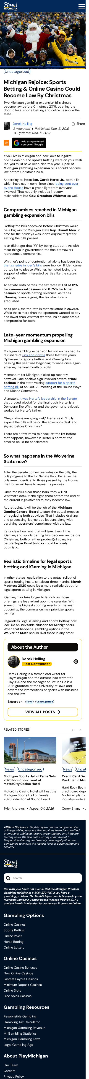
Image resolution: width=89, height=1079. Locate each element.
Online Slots (12, 990)
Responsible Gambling (20, 1016)
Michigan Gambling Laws (22, 1039)
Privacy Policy (14, 1077)
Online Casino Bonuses (20, 968)
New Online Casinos (18, 973)
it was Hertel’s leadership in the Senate (48, 398)
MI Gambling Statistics (20, 1034)
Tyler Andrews (14, 808)
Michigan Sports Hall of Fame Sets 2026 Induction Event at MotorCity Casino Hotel (30, 780)
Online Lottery (14, 947)
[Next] (79, 730)
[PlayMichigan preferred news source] (29, 143)
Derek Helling (22, 124)
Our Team (11, 1065)
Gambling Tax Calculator (22, 1022)
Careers (9, 1071)
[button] (81, 6)
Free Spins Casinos (17, 996)
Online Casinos (15, 925)
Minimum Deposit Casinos (23, 985)
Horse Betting (14, 942)
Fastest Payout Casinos (21, 979)
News (29, 701)
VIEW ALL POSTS (40, 712)
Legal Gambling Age (18, 1045)
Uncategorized (17, 71)
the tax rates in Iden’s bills (23, 265)
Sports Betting (14, 930)
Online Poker (13, 936)
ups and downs (33, 355)
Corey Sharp (71, 808)
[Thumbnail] (30, 750)
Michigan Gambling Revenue (24, 1028)
